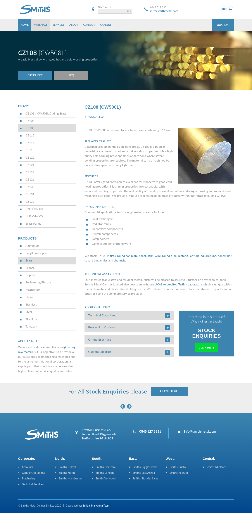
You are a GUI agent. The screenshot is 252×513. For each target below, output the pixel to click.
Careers (105, 25)
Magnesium (32, 289)
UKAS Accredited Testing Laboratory (178, 284)
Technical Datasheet (102, 315)
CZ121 (29, 165)
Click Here (206, 347)
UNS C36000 (34, 209)
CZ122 (29, 172)
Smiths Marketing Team (96, 506)
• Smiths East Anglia (142, 473)
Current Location (100, 351)
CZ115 (29, 150)
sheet (142, 255)
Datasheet (35, 75)
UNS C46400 (34, 216)
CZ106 (29, 120)
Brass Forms (33, 223)
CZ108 (29, 128)
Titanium (31, 319)
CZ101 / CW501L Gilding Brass (45, 113)
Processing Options (101, 327)
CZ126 (29, 179)
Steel (28, 312)
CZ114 (29, 142)
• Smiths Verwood (103, 478)
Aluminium (32, 245)
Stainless (31, 304)
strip (150, 255)
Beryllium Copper (36, 253)
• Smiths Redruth (177, 473)
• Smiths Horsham (103, 467)
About (73, 25)
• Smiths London (103, 473)
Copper (30, 275)
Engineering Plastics (38, 282)
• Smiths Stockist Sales (143, 478)
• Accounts (25, 467)
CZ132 (29, 201)
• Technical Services (31, 484)
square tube (208, 255)
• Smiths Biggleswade (143, 467)
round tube (169, 255)
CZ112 (29, 135)
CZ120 (29, 157)
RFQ (71, 75)
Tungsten (31, 326)
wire (158, 255)
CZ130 (29, 187)
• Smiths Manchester (68, 478)
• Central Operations (31, 473)
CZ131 (29, 194)
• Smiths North (65, 473)
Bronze (29, 267)
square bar (91, 260)
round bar (123, 255)
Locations (222, 24)
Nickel (29, 297)
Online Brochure (99, 339)
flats (113, 255)
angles (103, 260)
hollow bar (224, 255)
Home (25, 25)
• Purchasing (26, 478)
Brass (28, 260)
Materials (40, 25)
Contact (89, 25)
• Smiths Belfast (65, 467)
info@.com (164, 11)
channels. (120, 260)
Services (58, 25)
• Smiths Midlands (214, 467)
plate (134, 255)
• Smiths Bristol (176, 467)
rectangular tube (188, 255)
